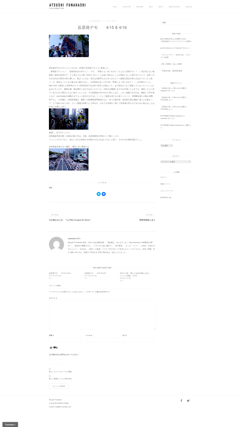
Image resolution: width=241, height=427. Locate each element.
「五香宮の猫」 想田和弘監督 (171, 70)
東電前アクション (58, 71)
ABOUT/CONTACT (174, 7)
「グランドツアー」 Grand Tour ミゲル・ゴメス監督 (176, 56)
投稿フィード (165, 184)
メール (89, 335)
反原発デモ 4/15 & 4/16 (59, 273)
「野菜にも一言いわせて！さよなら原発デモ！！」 (117, 71)
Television (127, 7)
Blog (151, 7)
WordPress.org (165, 197)
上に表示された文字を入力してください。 (64, 354)
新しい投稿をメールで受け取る (60, 378)
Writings (139, 7)
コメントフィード (166, 190)
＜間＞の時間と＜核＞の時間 (171, 64)
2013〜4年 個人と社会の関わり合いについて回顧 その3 (135, 274)
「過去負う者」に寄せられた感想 (172, 88)
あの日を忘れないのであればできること (175, 48)
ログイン (163, 177)
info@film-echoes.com (63, 406)
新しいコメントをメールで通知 (60, 371)
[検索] (189, 21)
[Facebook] (181, 401)
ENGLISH (189, 7)
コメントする (110, 21)
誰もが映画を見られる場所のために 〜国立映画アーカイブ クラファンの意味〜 (181, 40)
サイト (124, 335)
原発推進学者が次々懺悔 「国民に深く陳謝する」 (70, 146)
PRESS (160, 7)
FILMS (115, 7)
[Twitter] (188, 401)
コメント (53, 298)
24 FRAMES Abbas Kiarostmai (171, 116)
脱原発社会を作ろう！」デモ (82, 71)
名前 (51, 335)
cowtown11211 (74, 238)
